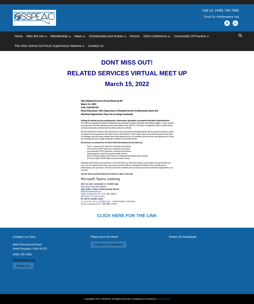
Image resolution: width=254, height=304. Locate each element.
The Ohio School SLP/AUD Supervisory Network (48, 46)
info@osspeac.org (24, 260)
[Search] (239, 35)
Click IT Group (163, 299)
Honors (135, 36)
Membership (59, 36)
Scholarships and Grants (106, 36)
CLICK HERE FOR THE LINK (127, 215)
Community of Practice (190, 36)
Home (19, 36)
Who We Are (35, 36)
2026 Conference (155, 36)
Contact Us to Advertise (108, 244)
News (78, 36)
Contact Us (96, 46)
